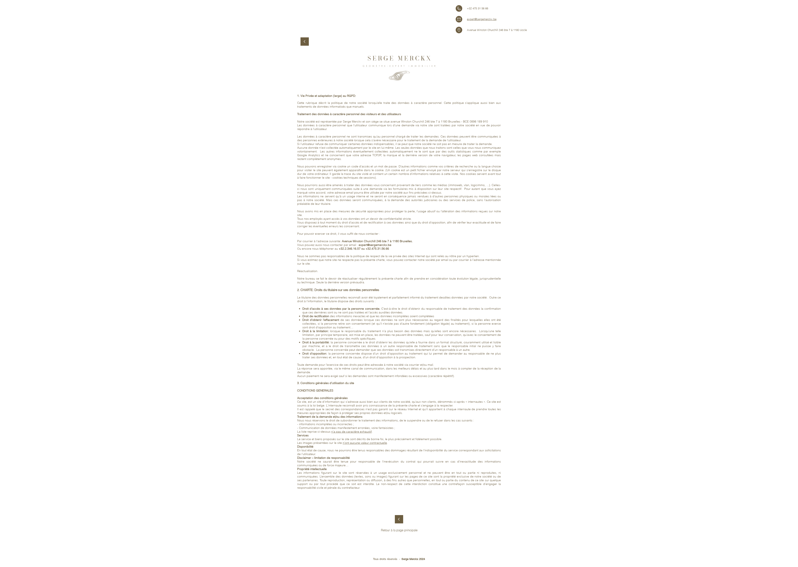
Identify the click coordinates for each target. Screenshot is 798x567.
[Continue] (304, 41)
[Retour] (399, 519)
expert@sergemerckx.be (481, 19)
